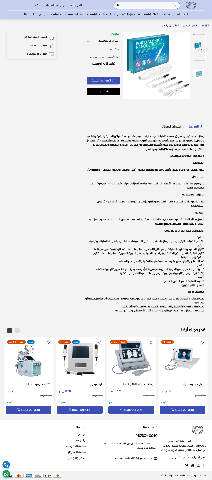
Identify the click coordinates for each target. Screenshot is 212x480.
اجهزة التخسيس (126, 14)
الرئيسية (205, 25)
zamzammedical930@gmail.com (132, 458)
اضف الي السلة (101, 80)
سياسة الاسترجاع (77, 452)
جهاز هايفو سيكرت (194, 384)
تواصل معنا (30, 14)
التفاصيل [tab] (193, 126)
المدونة (79, 14)
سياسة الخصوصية (76, 446)
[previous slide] (17, 330)
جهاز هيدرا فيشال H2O (38, 384)
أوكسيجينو (96, 384)
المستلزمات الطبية (100, 14)
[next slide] (9, 330)
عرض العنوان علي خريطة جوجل (189, 457)
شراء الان (103, 91)
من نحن (43, 14)
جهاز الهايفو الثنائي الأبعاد (137, 384)
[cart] (36, 5)
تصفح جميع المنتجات (61, 14)
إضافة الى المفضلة (104, 64)
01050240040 (146, 436)
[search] (118, 5)
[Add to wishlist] (48, 342)
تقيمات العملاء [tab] (171, 126)
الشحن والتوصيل (77, 458)
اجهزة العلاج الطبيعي (153, 14)
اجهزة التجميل (180, 14)
